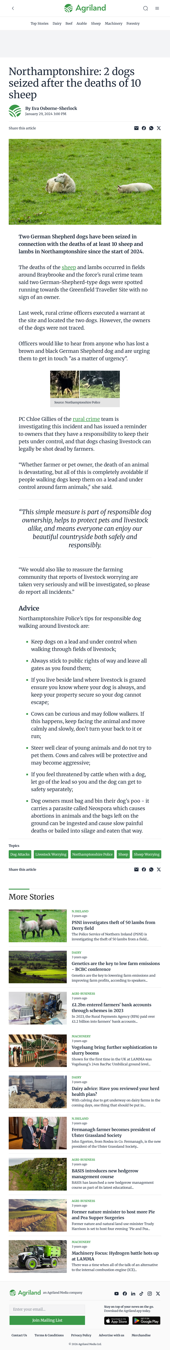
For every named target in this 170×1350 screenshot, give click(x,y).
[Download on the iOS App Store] (116, 1320)
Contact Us (19, 1335)
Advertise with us (111, 1335)
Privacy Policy (81, 1335)
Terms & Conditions (49, 1335)
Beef (69, 23)
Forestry (133, 23)
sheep (69, 267)
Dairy (57, 23)
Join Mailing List (47, 1320)
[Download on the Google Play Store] (146, 1320)
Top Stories (40, 23)
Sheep (96, 23)
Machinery (113, 23)
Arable (81, 23)
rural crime (86, 419)
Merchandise (141, 1335)
